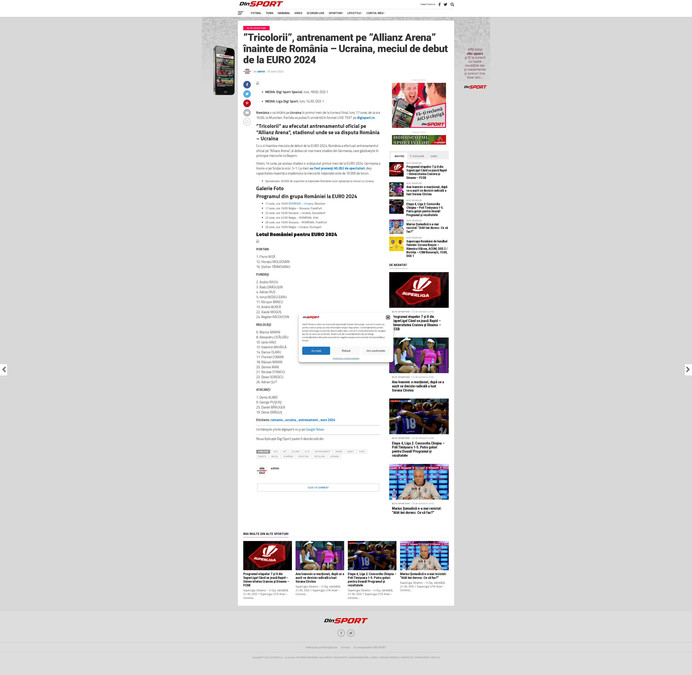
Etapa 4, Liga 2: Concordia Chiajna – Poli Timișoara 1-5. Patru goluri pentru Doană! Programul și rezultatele (424, 209)
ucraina (290, 419)
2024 (275, 451)
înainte (262, 456)
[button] (388, 317)
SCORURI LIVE (315, 13)
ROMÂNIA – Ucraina (301, 203)
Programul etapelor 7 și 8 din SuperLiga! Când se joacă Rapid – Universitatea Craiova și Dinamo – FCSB (426, 172)
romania (276, 419)
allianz (296, 451)
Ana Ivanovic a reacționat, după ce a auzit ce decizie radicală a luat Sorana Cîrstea (426, 190)
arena (338, 451)
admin (261, 71)
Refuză (346, 350)
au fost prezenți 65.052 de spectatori (337, 168)
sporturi (303, 456)
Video (298, 13)
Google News (315, 429)
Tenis (269, 13)
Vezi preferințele (375, 350)
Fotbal (256, 13)
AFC (285, 451)
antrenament (308, 419)
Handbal (284, 13)
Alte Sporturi (401, 311)
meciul (275, 456)
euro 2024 (327, 419)
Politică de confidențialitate (346, 358)
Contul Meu (374, 13)
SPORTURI (335, 13)
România (288, 456)
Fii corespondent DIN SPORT (370, 647)
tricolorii (319, 456)
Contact (345, 647)
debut (350, 451)
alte (307, 451)
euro (362, 451)
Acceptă (316, 350)
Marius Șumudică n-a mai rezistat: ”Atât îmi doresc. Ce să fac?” (427, 227)
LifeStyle (354, 13)
